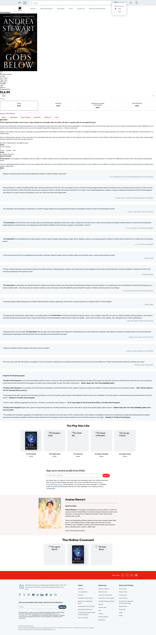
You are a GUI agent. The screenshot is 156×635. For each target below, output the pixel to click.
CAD (119, 12)
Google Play (37, 117)
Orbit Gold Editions (46, 9)
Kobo (56, 117)
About (71, 9)
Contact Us (81, 9)
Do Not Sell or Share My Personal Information (126, 602)
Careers (100, 604)
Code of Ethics (123, 598)
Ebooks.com (47, 117)
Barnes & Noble (25, 117)
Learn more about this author (75, 530)
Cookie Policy (123, 595)
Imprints (33, 9)
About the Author (5, 156)
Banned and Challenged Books (85, 602)
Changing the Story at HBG (86, 606)
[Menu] (19, 3)
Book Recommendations (97, 9)
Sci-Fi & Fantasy (5, 147)
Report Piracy (123, 606)
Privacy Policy (123, 592)
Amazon (4, 117)
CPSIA (121, 612)
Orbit (1, 85)
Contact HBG (102, 607)
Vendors (100, 613)
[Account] (130, 3)
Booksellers (101, 620)
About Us (81, 589)
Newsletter (60, 9)
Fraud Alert (122, 609)
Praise (2, 168)
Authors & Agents (103, 589)
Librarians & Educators (105, 595)
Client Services (102, 592)
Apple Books (13, 117)
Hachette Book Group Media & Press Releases (86, 613)
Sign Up (106, 475)
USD (119, 9)
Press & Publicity (83, 618)
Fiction (2, 150)
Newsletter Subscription (85, 598)
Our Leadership (82, 592)
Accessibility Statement (85, 609)
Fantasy (8, 150)
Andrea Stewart (7, 74)
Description (4, 120)
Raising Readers (103, 617)
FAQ (99, 610)
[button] (78, 72)
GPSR (120, 615)
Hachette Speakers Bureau (106, 601)
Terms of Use (123, 589)
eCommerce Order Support (106, 598)
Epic (14, 150)
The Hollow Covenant (7, 154)
